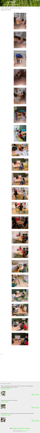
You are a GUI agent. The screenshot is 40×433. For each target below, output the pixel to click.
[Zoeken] (38, 2)
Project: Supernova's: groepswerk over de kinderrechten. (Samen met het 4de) (17, 413)
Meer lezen (35, 395)
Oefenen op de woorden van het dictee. (9, 400)
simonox (25, 431)
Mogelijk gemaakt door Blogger (20, 428)
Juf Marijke (11, 2)
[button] (38, 8)
